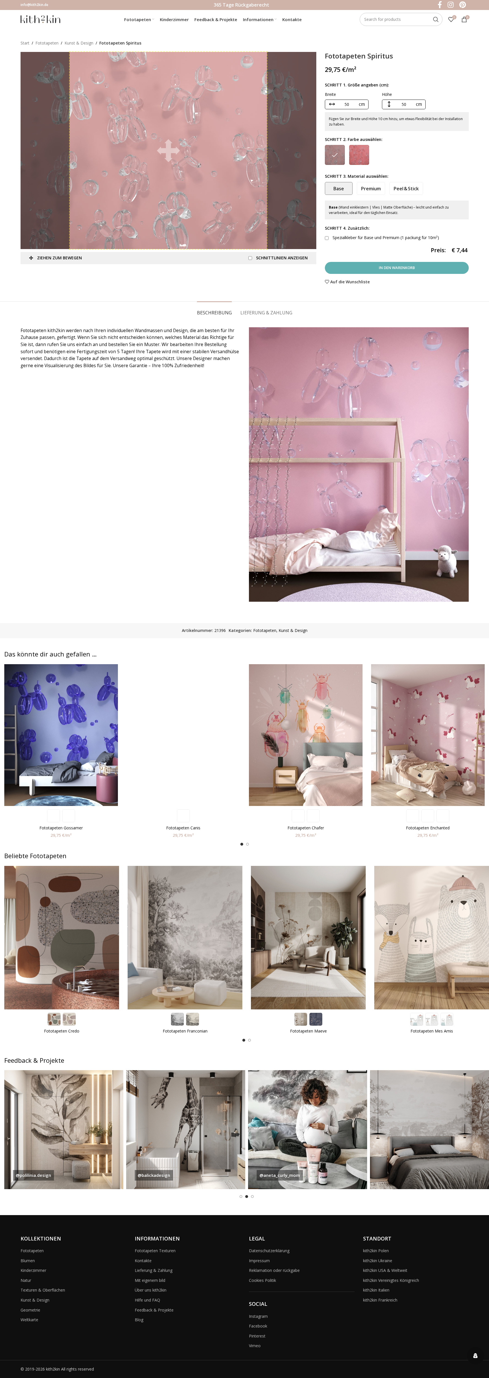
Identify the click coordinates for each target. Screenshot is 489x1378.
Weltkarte (29, 1319)
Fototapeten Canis (183, 828)
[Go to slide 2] (247, 844)
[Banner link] (63, 1129)
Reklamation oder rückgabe (274, 1270)
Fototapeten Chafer (305, 828)
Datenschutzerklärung (269, 1250)
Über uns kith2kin (150, 1290)
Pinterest (257, 1336)
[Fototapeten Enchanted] (428, 735)
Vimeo (255, 1345)
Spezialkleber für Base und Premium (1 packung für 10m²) (385, 237)
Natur (26, 1280)
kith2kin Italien (376, 1290)
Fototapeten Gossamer (61, 828)
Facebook (258, 1326)
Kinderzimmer (33, 1270)
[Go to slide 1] (241, 844)
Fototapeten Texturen (155, 1250)
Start (25, 43)
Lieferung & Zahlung (153, 1270)
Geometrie (30, 1310)
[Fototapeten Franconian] (185, 937)
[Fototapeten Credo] (61, 937)
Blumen (28, 1260)
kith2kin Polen (376, 1250)
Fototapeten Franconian (185, 1031)
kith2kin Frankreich (380, 1300)
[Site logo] (41, 18)
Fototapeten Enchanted (428, 828)
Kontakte (143, 1260)
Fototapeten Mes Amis (431, 1031)
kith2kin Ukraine (377, 1260)
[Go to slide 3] (252, 1196)
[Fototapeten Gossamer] (61, 735)
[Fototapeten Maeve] (308, 937)
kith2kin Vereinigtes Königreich (391, 1280)
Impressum (259, 1260)
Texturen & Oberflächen (43, 1290)
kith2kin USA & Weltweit (385, 1270)
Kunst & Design (79, 43)
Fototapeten (47, 43)
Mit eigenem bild (150, 1280)
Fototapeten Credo (61, 1031)
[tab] (214, 310)
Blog (139, 1319)
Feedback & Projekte (154, 1310)
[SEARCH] (435, 19)
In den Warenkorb (397, 267)
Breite (330, 94)
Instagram (258, 1316)
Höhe (387, 94)
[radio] (335, 155)
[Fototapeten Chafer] (306, 735)
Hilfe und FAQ (147, 1300)
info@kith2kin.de (34, 4)
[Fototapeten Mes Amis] (431, 937)
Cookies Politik (262, 1280)
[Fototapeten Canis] (183, 735)
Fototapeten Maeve (308, 1031)
